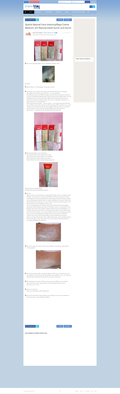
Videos (67, 12)
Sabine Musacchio (49, 33)
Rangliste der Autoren (78, 12)
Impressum (87, 391)
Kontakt (76, 391)
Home (26, 1)
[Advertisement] (65, 7)
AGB (96, 391)
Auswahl (38, 12)
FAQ (92, 391)
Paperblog (25, 391)
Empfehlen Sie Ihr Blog (34, 1)
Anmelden (88, 1)
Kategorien (48, 12)
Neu (30, 12)
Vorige (60, 19)
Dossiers (58, 12)
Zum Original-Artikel (66, 32)
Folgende (67, 19)
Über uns (81, 391)
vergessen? (93, 1)
